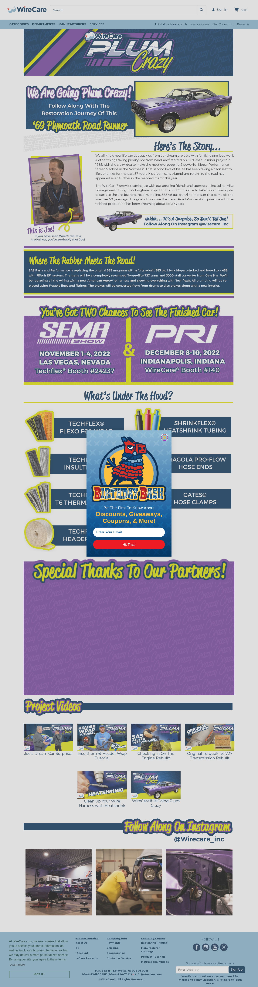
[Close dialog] (164, 437)
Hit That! (129, 544)
